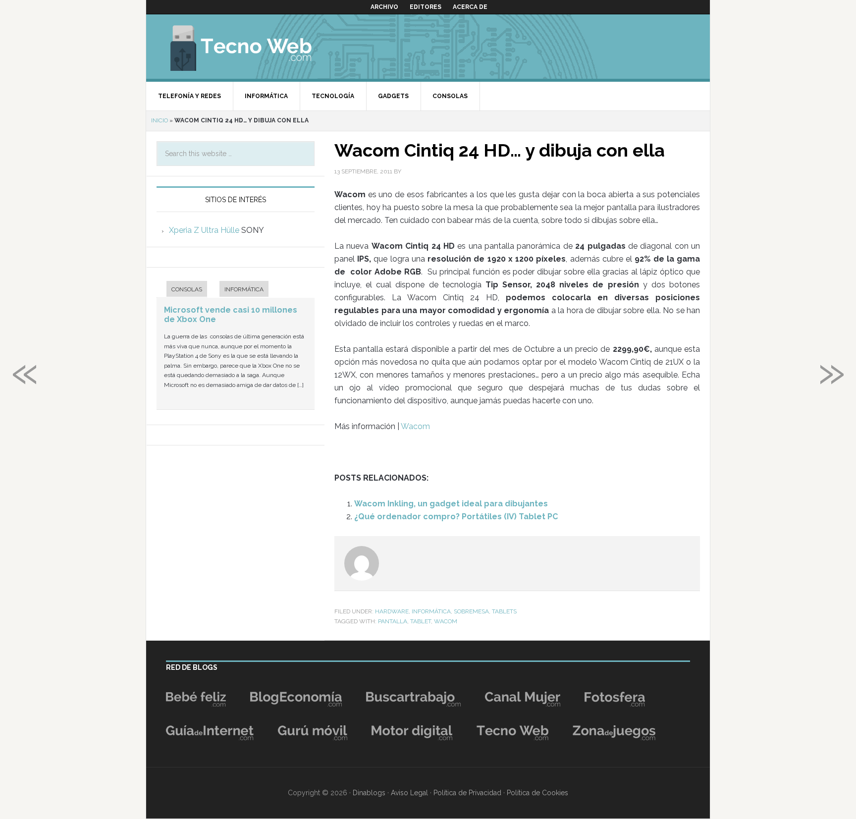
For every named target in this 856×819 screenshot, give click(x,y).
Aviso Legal (409, 793)
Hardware (392, 611)
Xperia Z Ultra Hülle (204, 230)
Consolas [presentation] (186, 289)
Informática (431, 611)
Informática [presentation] (244, 289)
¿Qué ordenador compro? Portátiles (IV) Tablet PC (456, 516)
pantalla (392, 621)
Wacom (415, 426)
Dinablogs (369, 793)
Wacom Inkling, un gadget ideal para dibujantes (451, 503)
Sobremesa (471, 611)
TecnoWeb (252, 46)
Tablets (504, 611)
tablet (420, 621)
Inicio (159, 120)
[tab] (182, 290)
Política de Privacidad (467, 793)
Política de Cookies (537, 793)
